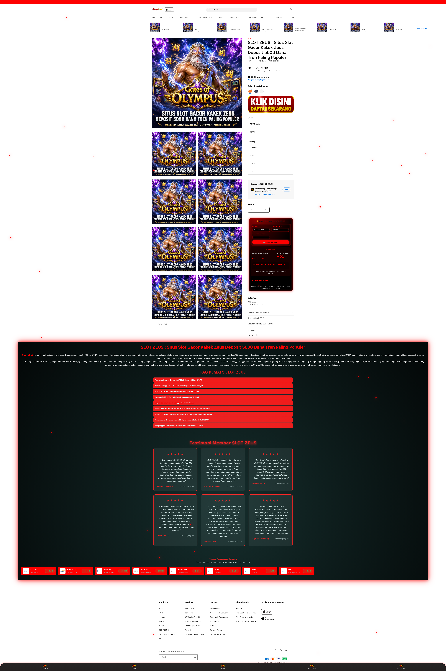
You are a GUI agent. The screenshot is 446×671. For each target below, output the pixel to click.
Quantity (251, 204)
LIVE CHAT (401, 669)
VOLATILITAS (276, 226)
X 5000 (253, 148)
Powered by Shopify (280, 663)
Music (161, 626)
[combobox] (231, 10)
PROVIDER (256, 226)
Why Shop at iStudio (244, 617)
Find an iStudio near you (246, 613)
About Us (239, 609)
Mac (161, 609)
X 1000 (253, 156)
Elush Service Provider (194, 621)
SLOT (171, 17)
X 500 (252, 164)
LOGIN (134, 669)
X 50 (252, 171)
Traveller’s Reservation (194, 634)
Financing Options (192, 626)
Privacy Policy (216, 630)
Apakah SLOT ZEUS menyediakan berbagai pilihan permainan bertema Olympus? (184, 414)
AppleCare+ (189, 609)
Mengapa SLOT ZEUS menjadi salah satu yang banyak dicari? (177, 397)
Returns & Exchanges (219, 617)
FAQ (212, 626)
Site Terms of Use (217, 634)
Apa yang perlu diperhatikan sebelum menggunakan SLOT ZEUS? (179, 426)
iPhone (162, 617)
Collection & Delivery (219, 613)
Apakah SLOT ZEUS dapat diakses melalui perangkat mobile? (177, 391)
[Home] (157, 9)
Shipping (261, 71)
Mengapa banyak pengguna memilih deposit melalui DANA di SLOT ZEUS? (182, 420)
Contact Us (215, 621)
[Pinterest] (257, 335)
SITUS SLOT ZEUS (255, 17)
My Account (215, 609)
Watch (161, 621)
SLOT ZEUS (157, 17)
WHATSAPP (312, 669)
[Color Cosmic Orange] (250, 91)
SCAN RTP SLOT (270, 242)
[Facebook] (249, 335)
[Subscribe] (194, 657)
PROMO (45, 669)
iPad (161, 613)
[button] (157, 17)
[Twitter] (253, 335)
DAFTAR (223, 669)
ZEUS (221, 17)
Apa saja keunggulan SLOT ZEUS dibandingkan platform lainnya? (179, 386)
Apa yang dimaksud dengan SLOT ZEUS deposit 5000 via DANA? (178, 380)
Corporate (189, 613)
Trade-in (188, 630)
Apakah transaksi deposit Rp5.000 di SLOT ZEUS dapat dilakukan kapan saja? (183, 408)
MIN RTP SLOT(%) (259, 234)
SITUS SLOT (235, 17)
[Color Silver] (262, 91)
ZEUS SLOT (185, 17)
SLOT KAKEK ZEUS (204, 17)
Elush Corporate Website (246, 621)
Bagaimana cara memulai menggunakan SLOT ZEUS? (174, 403)
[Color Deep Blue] (256, 91)
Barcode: (265, 61)
